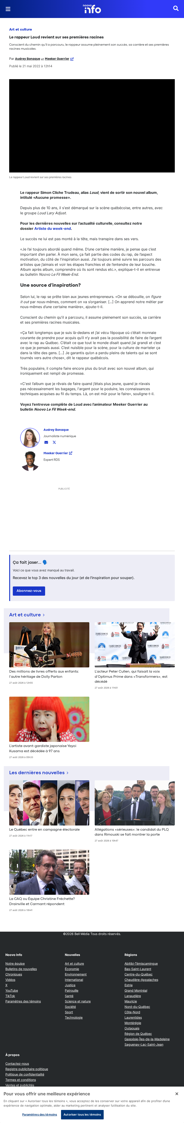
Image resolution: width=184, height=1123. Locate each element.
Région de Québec (138, 1034)
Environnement (76, 974)
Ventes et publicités (19, 1085)
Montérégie (133, 1023)
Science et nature (78, 1001)
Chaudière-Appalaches (141, 980)
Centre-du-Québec (139, 974)
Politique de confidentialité (24, 1074)
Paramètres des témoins (23, 1001)
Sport (69, 1012)
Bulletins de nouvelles (21, 969)
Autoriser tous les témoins (82, 1114)
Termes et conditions (20, 1080)
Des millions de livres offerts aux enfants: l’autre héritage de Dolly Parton (44, 674)
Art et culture (20, 29)
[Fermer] (177, 1094)
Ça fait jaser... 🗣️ (30, 562)
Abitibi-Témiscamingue (141, 963)
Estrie (129, 985)
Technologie (74, 1017)
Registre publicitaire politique (26, 1069)
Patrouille (71, 990)
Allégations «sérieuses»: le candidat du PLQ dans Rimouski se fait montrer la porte (132, 832)
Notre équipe (15, 963)
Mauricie (131, 1001)
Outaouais (132, 1028)
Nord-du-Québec (137, 1007)
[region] (92, 1105)
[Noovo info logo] (92, 9)
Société (70, 1007)
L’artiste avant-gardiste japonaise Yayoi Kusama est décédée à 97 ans (42, 749)
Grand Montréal (136, 990)
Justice (70, 985)
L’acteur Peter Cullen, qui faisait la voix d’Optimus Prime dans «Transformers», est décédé (131, 676)
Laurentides (133, 1017)
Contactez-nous (17, 1063)
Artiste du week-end (52, 228)
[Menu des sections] (8, 8)
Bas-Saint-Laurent (138, 969)
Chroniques (13, 974)
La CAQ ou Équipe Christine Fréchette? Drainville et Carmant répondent (42, 901)
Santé (69, 996)
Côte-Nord (132, 1012)
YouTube (11, 990)
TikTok (10, 996)
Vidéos (10, 980)
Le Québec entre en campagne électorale (44, 829)
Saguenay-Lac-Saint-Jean (144, 1044)
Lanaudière (133, 996)
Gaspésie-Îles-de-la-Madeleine (147, 1039)
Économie (72, 969)
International (74, 980)
